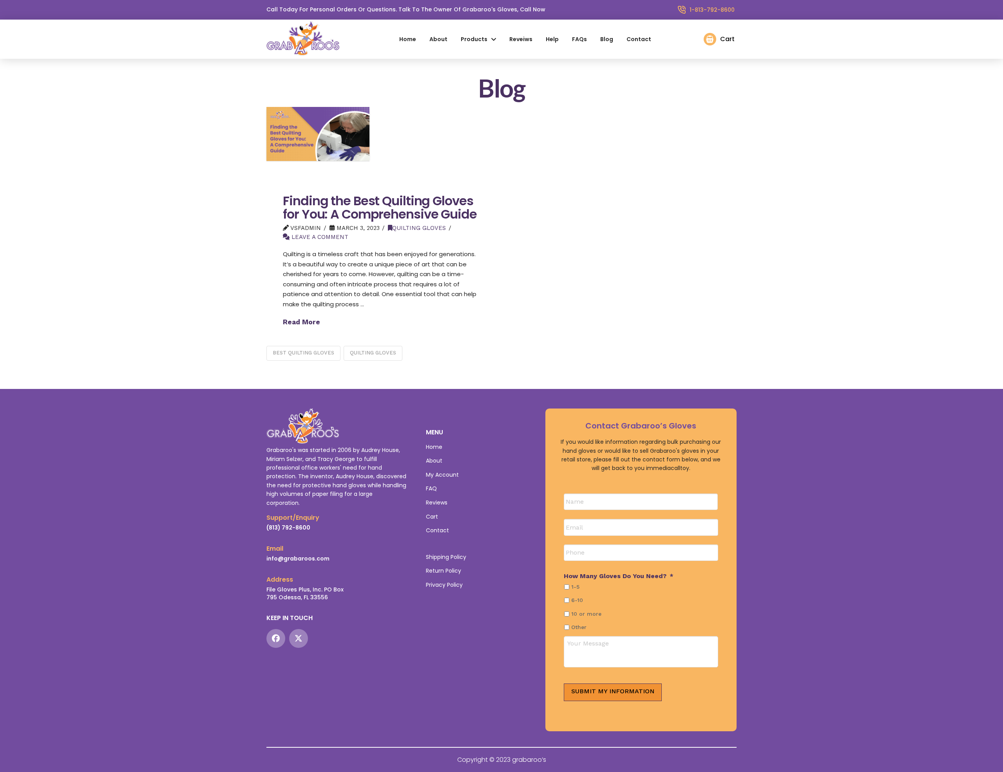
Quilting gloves (419, 227)
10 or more (586, 614)
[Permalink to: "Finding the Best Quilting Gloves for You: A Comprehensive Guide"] (317, 134)
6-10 (577, 600)
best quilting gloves (303, 353)
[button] (719, 39)
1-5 (575, 587)
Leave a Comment (319, 236)
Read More (301, 322)
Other (579, 627)
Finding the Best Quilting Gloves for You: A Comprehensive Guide (379, 207)
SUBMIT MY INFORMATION (612, 691)
